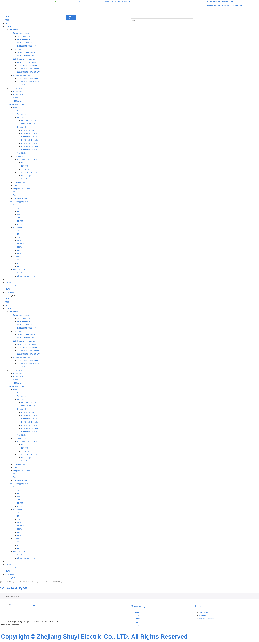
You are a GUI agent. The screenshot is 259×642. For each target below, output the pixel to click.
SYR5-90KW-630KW (24, 39)
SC (18, 234)
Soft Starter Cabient (20, 85)
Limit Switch (21, 127)
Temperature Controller (22, 188)
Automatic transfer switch (23, 182)
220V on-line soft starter (22, 75)
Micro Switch (22, 117)
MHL (19, 250)
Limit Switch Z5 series (29, 130)
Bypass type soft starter (22, 33)
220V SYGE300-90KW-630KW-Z (28, 82)
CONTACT (8, 282)
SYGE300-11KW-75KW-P (26, 43)
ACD (18, 218)
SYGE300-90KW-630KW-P (26, 46)
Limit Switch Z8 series (29, 137)
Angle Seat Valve (19, 270)
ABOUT (7, 20)
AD (18, 211)
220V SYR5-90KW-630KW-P (27, 65)
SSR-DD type (26, 169)
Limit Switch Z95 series (29, 150)
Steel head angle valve (25, 273)
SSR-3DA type (26, 179)
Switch (15, 107)
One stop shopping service (19, 201)
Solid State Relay (19, 156)
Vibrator (16, 257)
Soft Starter (13, 30)
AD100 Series (18, 91)
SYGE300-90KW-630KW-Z (26, 56)
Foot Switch (21, 111)
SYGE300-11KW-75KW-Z (26, 52)
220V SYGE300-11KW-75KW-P (28, 69)
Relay (15, 195)
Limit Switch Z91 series (29, 140)
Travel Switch (22, 153)
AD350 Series (18, 94)
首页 (1, 582)
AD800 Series (18, 98)
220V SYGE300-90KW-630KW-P (28, 72)
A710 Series (17, 101)
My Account (9, 292)
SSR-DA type (26, 166)
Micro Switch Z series (29, 124)
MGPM (19, 247)
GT (18, 260)
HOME (7, 17)
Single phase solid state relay (28, 172)
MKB (19, 253)
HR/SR (19, 224)
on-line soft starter (20, 49)
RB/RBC (20, 221)
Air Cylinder (17, 227)
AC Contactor (18, 192)
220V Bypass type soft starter (24, 59)
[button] (162, 16)
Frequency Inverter (16, 88)
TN (18, 231)
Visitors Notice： (15, 286)
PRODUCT (9, 26)
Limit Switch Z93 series (29, 146)
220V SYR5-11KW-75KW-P (26, 62)
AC (18, 208)
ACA (18, 214)
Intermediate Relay (20, 198)
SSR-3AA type (26, 176)
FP (18, 266)
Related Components (17, 104)
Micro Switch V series (29, 120)
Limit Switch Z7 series (29, 133)
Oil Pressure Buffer (20, 205)
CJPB (19, 240)
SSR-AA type (25, 163)
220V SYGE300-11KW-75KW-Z (28, 78)
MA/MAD (20, 244)
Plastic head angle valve (26, 276)
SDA (18, 237)
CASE (7, 23)
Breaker (16, 185)
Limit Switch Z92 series (29, 143)
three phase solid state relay (28, 159)
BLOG (7, 279)
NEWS (7, 289)
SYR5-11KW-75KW (24, 36)
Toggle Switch (22, 114)
